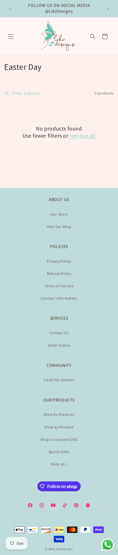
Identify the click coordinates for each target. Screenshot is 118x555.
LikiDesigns (64, 549)
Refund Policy (59, 273)
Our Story (58, 214)
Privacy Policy (59, 261)
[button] (11, 36)
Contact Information (59, 298)
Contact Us (59, 332)
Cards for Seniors (59, 379)
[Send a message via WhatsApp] (107, 544)
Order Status (59, 345)
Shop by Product (59, 427)
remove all (82, 135)
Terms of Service (59, 285)
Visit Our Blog (59, 226)
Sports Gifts (59, 451)
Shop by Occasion (59, 414)
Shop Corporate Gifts (59, 439)
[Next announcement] (108, 8)
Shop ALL (59, 464)
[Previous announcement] (10, 8)
